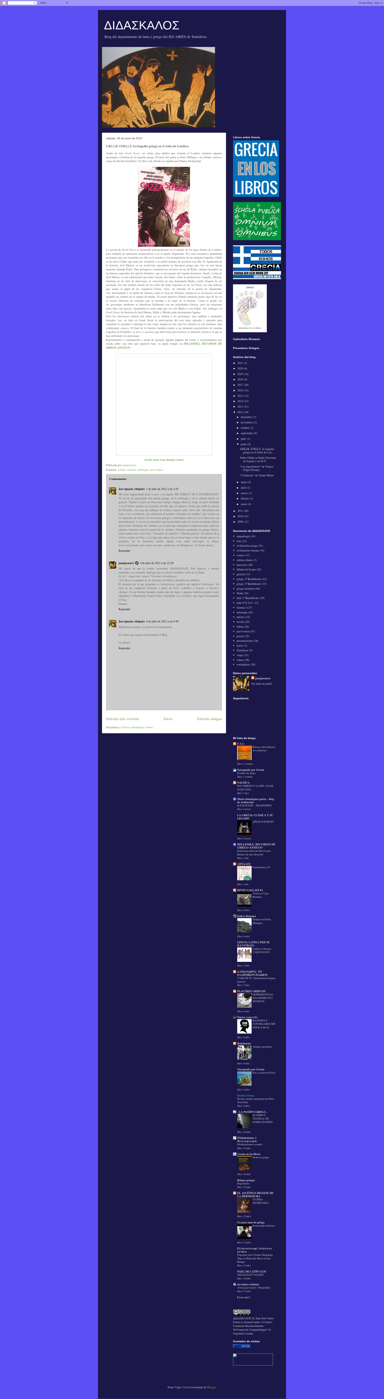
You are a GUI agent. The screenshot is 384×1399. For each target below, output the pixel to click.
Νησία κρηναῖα (247, 1017)
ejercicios (242, 565)
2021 (240, 363)
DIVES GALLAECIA (250, 890)
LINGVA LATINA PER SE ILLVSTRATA (253, 943)
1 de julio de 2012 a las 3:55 (162, 489)
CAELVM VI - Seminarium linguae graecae (256, 979)
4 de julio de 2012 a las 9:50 (162, 621)
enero (244, 504)
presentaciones (245, 641)
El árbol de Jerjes (246, 773)
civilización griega (247, 545)
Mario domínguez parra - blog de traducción (255, 800)
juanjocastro (126, 563)
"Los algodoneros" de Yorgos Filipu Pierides (256, 468)
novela (240, 622)
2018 (240, 379)
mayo (244, 482)
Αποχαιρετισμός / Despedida (253, 1287)
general (241, 574)
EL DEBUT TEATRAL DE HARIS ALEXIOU (263, 1118)
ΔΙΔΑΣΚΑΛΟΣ (141, 25)
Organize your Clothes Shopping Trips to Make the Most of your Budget (255, 1258)
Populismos (243, 1183)
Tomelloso (242, 650)
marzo (245, 493)
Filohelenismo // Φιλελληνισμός (247, 1139)
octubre (245, 428)
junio (244, 444)
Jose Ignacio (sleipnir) (132, 489)
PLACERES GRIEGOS (251, 991)
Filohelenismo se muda (249, 1144)
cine (239, 541)
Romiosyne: (244, 1043)
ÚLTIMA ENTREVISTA (261, 1201)
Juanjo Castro (175, 460)
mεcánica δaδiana (248, 1284)
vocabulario (243, 664)
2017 (240, 385)
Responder (124, 550)
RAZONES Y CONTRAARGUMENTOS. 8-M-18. (264, 1024)
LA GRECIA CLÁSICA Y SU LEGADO (255, 816)
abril (244, 488)
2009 (240, 521)
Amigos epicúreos (262, 1046)
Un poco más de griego (251, 1222)
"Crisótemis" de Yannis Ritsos (257, 475)
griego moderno (246, 588)
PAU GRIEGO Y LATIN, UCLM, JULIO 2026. (255, 787)
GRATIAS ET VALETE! (250, 1275)
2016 (240, 390)
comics (122, 470)
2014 (240, 401)
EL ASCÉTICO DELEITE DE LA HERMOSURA (255, 1194)
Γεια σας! (243, 1297)
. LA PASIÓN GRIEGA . (252, 1112)
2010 (240, 516)
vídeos (240, 660)
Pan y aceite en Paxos (264, 1072)
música (240, 617)
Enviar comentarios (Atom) (137, 727)
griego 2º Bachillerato (249, 584)
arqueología (243, 536)
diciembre (247, 417)
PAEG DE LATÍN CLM (251, 1271)
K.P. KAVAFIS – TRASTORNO (254, 805)
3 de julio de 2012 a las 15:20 (156, 563)
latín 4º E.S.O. (245, 603)
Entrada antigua (209, 718)
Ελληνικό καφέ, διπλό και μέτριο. (254, 1250)
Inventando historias (264, 1225)
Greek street (151, 460)
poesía (240, 636)
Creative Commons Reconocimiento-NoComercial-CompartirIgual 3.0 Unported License (252, 1327)
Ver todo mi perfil (261, 684)
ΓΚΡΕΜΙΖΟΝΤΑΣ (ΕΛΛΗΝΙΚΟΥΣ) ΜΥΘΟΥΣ (263, 998)
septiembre (247, 433)
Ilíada (240, 593)
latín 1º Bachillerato (248, 598)
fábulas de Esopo (246, 569)
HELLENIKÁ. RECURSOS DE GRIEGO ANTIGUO (256, 846)
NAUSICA (243, 782)
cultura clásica (245, 560)
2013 (240, 406)
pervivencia (156, 470)
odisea (240, 626)
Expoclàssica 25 (261, 867)
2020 (240, 368)
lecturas (131, 470)
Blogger (211, 1387)
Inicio (168, 718)
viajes (240, 655)
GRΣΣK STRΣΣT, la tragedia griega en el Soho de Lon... (257, 450)
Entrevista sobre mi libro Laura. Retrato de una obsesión (254, 852)
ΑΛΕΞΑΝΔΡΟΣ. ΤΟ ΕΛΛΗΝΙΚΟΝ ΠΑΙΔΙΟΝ (252, 973)
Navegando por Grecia (250, 770)
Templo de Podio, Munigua (262, 920)
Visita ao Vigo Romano (261, 895)
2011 (240, 511)
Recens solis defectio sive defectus (264, 748)
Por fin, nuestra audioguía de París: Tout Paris (256, 1100)
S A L (240, 743)
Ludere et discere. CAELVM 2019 (262, 950)
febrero (245, 498)
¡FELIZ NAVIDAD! (263, 821)
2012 (240, 412)
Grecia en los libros (248, 1154)
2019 (240, 374)
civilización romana (248, 550)
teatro (240, 645)
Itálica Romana (246, 916)
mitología (143, 470)
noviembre (247, 422)
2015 (240, 396)
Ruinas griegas (246, 1180)
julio (244, 439)
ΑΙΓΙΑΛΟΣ (244, 864)
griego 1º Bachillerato (249, 579)
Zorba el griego (261, 1157)
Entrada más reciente (122, 718)
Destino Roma (245, 1095)
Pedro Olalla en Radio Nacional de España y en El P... (258, 459)
